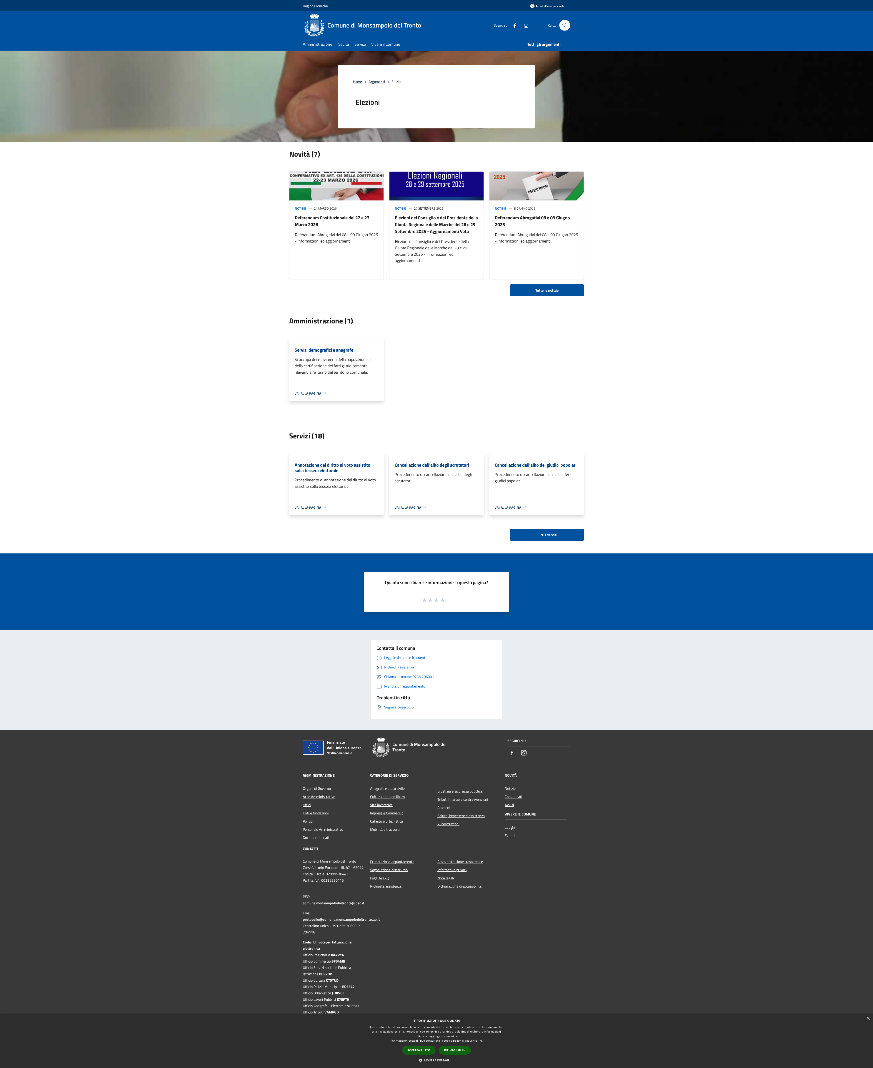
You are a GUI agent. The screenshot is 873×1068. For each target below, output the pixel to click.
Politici (308, 821)
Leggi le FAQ (379, 878)
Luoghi (510, 827)
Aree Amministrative (319, 796)
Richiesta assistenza (385, 886)
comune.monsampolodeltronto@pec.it (333, 903)
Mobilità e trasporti (385, 829)
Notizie (300, 208)
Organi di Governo (317, 788)
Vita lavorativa (381, 805)
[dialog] (436, 1041)
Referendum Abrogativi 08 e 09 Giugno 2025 (532, 221)
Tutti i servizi (547, 535)
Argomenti (377, 81)
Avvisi (509, 805)
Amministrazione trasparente (460, 861)
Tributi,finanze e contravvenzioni (462, 799)
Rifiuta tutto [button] (455, 1050)
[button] (436, 1060)
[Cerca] (564, 25)
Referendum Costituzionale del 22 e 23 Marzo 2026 (332, 221)
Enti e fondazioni (316, 813)
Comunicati (513, 796)
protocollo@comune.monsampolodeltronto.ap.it (341, 919)
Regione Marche (315, 6)
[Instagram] (524, 25)
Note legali (445, 878)
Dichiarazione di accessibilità (459, 886)
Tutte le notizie (547, 290)
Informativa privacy (452, 870)
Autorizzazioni (448, 824)
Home (357, 81)
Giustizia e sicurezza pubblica (459, 791)
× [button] (868, 1018)
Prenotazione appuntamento (392, 861)
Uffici (307, 805)
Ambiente (444, 807)
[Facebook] (512, 25)
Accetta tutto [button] (418, 1050)
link (480, 1041)
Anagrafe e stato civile (387, 788)
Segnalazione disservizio (389, 870)
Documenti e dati (316, 837)
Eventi (510, 835)
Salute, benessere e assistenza (461, 815)
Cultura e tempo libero (387, 796)
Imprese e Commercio (386, 813)
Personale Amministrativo (323, 829)
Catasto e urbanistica (386, 821)
